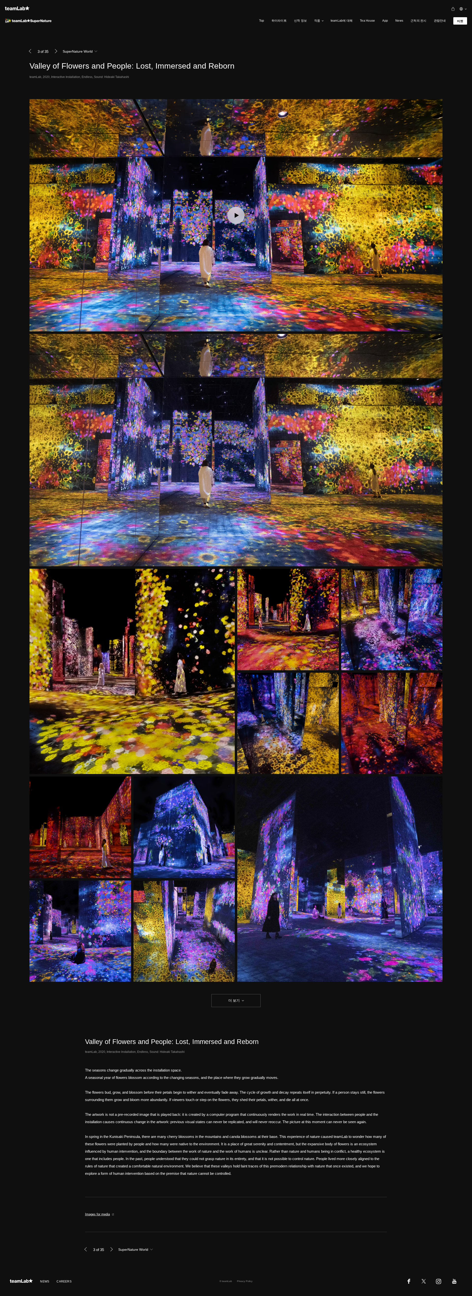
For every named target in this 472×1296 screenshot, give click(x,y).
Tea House (367, 20)
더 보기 (234, 1000)
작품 (317, 20)
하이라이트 (279, 20)
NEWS (44, 1281)
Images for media (97, 1214)
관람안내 (440, 20)
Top (261, 20)
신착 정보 (300, 20)
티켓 (460, 21)
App (385, 20)
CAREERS (64, 1281)
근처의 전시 (418, 20)
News (399, 20)
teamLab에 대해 (342, 20)
